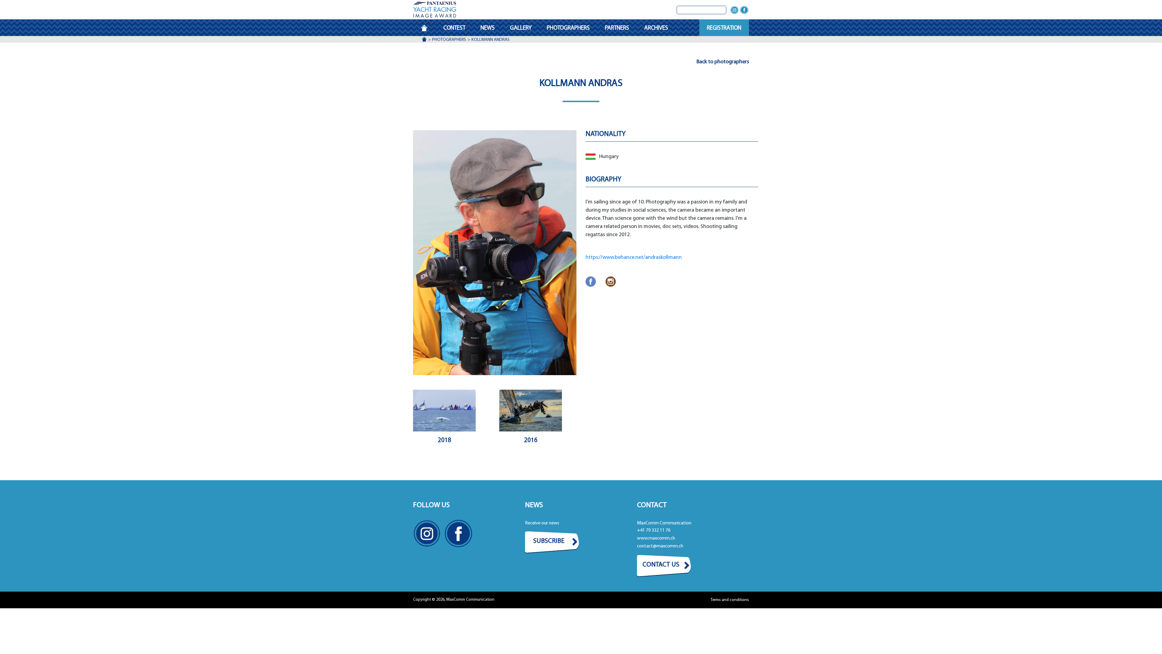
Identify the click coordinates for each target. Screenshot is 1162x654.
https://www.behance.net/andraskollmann (634, 257)
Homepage (428, 28)
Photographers (568, 28)
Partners (617, 28)
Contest (454, 28)
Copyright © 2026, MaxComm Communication (453, 599)
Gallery (521, 28)
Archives (656, 28)
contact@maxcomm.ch (660, 546)
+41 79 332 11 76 (653, 530)
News (488, 28)
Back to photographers (723, 62)
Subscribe (548, 541)
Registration (724, 28)
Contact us (660, 564)
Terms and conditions (730, 600)
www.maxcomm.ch (656, 538)
